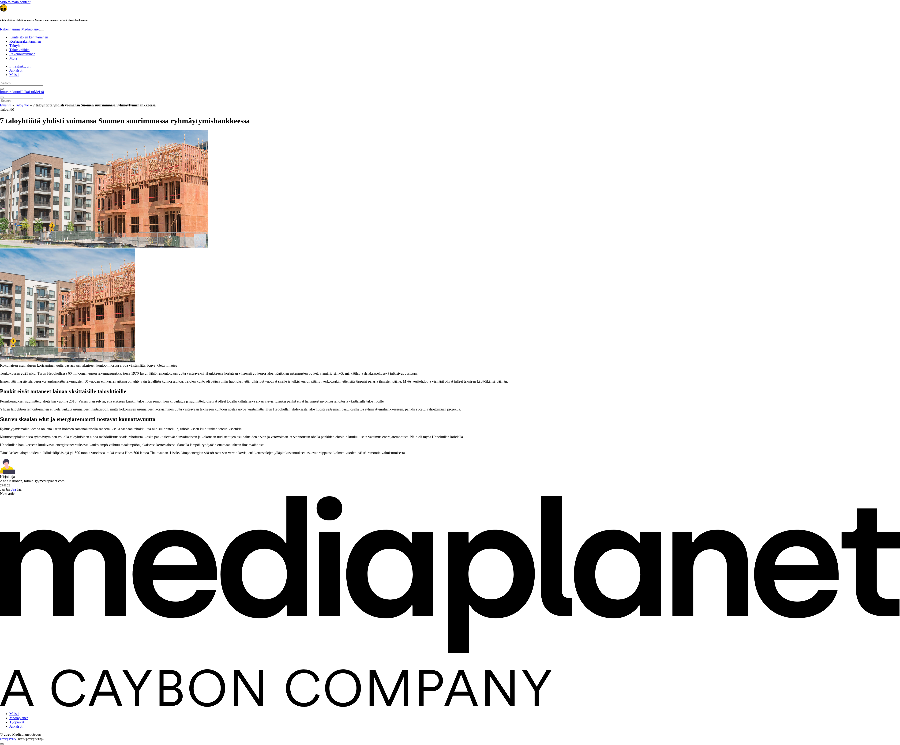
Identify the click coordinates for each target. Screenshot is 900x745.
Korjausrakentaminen (25, 41)
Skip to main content (15, 2)
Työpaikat (16, 722)
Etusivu (5, 105)
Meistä (14, 75)
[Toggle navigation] (42, 30)
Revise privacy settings (31, 739)
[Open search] (2, 89)
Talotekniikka (19, 50)
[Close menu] (2, 97)
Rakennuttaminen (22, 54)
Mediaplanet (18, 718)
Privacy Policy (8, 739)
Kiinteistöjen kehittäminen (28, 37)
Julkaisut (15, 70)
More (13, 58)
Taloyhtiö (16, 46)
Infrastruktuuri (19, 66)
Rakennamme (20, 29)
